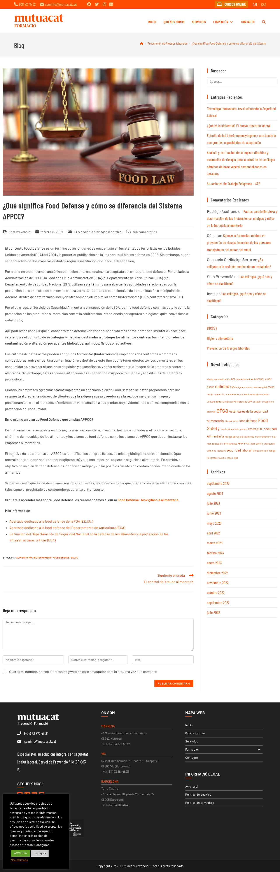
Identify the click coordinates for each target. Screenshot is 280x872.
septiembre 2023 (218, 483)
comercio (219, 394)
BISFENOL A (260, 379)
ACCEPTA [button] (20, 853)
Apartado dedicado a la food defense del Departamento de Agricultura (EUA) (67, 527)
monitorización (215, 443)
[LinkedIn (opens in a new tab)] (111, 4)
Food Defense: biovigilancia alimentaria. (148, 500)
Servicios (191, 741)
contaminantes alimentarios (254, 394)
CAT (255, 4)
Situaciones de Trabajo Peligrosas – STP (233, 183)
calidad (222, 386)
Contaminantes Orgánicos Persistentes (227, 401)
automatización (222, 379)
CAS (263, 4)
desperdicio (268, 401)
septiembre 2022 (218, 602)
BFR (233, 379)
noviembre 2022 (217, 582)
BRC (269, 379)
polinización (256, 443)
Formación (192, 749)
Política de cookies (198, 794)
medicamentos (263, 436)
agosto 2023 (215, 493)
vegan (230, 457)
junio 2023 (214, 513)
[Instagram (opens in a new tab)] (104, 4)
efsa (222, 410)
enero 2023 (214, 562)
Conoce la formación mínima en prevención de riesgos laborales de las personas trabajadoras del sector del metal (239, 242)
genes (243, 429)
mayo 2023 (214, 523)
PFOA (240, 443)
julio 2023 (213, 503)
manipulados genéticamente (239, 436)
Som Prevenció (19, 232)
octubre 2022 (215, 592)
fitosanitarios (231, 421)
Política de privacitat (199, 802)
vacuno (222, 457)
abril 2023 (213, 533)
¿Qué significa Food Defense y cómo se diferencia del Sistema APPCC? (235, 43)
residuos (221, 450)
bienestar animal (244, 379)
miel (273, 436)
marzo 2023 (214, 542)
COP (250, 401)
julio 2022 (213, 612)
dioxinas (211, 411)
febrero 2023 (215, 552)
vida (236, 457)
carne (249, 387)
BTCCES (212, 328)
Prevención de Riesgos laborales (98, 232)
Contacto (191, 757)
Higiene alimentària (220, 338)
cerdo (210, 394)
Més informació (19, 859)
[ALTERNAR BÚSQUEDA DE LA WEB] (263, 22)
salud (74, 557)
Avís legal (191, 786)
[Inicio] (141, 43)
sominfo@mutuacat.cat (61, 4)
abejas (210, 379)
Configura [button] (40, 853)
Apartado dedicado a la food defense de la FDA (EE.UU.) (51, 521)
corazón (257, 401)
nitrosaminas (230, 443)
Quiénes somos (195, 733)
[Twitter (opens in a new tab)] (97, 4)
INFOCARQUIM (254, 429)
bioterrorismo (42, 557)
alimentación (24, 557)
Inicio (189, 725)
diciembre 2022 (217, 572)
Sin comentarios (145, 232)
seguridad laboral (239, 450)
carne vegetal (260, 387)
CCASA (271, 387)
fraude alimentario (229, 429)
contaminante (232, 394)
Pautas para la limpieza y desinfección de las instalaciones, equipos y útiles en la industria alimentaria (242, 218)
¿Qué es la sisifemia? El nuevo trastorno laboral (238, 125)
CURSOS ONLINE (235, 4)
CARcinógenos (237, 387)
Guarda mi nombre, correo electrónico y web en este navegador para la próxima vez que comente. (83, 671)
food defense (61, 557)
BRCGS (210, 387)
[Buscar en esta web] (242, 81)
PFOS (247, 443)
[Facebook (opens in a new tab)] (89, 4)
